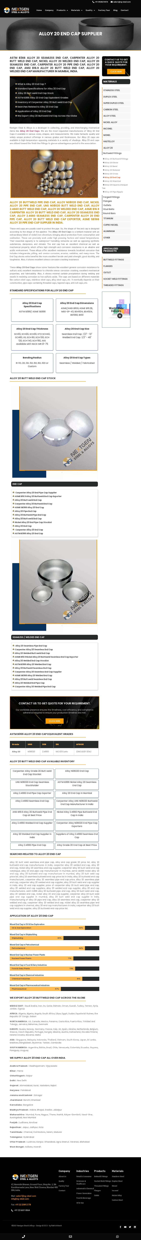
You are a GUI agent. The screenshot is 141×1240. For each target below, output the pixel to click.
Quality (89, 10)
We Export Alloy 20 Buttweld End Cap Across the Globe (47, 115)
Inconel (107, 128)
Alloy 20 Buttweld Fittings (116, 159)
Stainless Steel (111, 90)
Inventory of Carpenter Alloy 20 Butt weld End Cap (44, 102)
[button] (55, 721)
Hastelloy (109, 141)
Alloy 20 (108, 147)
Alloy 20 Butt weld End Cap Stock (35, 93)
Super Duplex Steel (113, 103)
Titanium (108, 218)
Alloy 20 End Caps (30, 131)
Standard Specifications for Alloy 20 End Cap (41, 88)
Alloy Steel (109, 115)
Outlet (107, 272)
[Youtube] (125, 1227)
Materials (75, 10)
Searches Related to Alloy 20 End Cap (37, 106)
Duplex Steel (110, 96)
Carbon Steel (110, 109)
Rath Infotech (56, 1226)
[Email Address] (70, 1236)
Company (49, 10)
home (39, 10)
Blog (115, 10)
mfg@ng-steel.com (20, 1199)
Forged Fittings (111, 197)
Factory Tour (104, 10)
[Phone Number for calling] (23, 1236)
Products (61, 10)
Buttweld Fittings (112, 153)
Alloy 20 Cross (111, 173)
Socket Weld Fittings (115, 278)
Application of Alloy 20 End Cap (34, 111)
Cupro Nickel (110, 224)
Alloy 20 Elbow (111, 162)
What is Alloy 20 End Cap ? (31, 84)
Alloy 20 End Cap (112, 177)
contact (124, 10)
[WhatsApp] (117, 1236)
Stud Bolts (108, 209)
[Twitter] (130, 1227)
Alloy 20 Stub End (113, 181)
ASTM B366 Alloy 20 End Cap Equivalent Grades (42, 97)
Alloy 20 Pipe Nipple (114, 192)
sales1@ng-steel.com (26, 1196)
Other (106, 237)
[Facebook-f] (120, 1227)
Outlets (107, 205)
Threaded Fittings (113, 285)
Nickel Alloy (110, 122)
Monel (106, 135)
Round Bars (109, 213)
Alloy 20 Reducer (112, 170)
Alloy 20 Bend (111, 166)
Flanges (107, 201)
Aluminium (109, 231)
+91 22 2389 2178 (23, 1205)
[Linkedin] (135, 1227)
